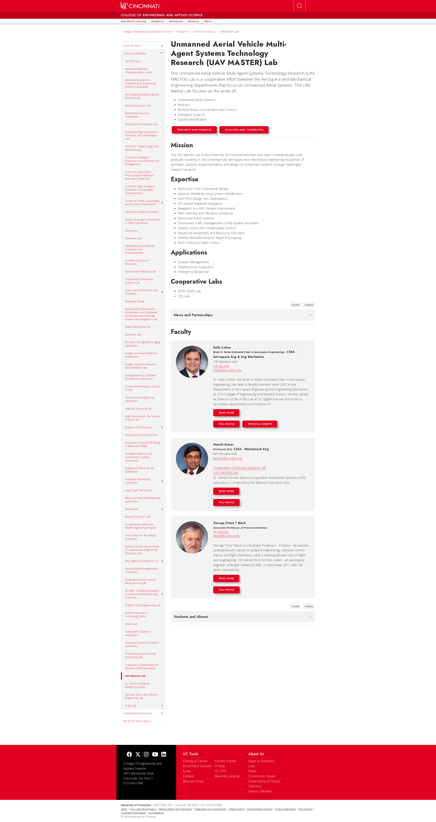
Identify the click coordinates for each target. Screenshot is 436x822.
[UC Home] (139, 6)
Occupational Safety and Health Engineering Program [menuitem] (141, 526)
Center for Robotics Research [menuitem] (142, 212)
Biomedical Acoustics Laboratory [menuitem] (137, 115)
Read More (226, 413)
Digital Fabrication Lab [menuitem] (138, 326)
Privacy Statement (285, 809)
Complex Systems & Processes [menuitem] (136, 262)
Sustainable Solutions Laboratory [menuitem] (137, 633)
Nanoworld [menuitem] (131, 509)
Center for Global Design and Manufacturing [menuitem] (141, 148)
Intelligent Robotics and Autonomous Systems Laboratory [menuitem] (138, 457)
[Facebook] (129, 755)
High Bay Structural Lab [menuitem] (138, 408)
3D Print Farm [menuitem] (133, 61)
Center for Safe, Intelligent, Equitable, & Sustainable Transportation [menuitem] (140, 190)
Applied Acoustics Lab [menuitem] (137, 105)
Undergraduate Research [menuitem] (137, 713)
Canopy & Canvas (195, 761)
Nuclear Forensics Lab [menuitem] (137, 516)
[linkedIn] (163, 755)
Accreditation (156, 812)
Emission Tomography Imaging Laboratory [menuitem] (142, 344)
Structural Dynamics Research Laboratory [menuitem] (142, 644)
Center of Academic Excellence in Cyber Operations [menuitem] (142, 221)
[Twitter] (138, 755)
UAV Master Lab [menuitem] (135, 675)
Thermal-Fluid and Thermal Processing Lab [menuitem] (140, 655)
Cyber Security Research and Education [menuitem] (141, 292)
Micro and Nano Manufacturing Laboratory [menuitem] (142, 499)
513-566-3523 (221, 366)
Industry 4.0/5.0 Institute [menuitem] (139, 427)
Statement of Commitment (210, 809)
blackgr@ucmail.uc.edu (226, 535)
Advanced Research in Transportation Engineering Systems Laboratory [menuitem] (140, 83)
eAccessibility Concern (259, 809)
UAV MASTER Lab (225, 473)
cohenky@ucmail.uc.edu (227, 370)
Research (182, 31)
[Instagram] (146, 755)
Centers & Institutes (204, 31)
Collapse (309, 304)
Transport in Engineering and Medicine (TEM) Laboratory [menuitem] (141, 666)
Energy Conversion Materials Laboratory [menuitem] (141, 355)
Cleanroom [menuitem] (131, 230)
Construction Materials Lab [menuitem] (140, 271)
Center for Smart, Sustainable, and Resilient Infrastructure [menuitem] (142, 202)
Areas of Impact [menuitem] (132, 45)
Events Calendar (260, 791)
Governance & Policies (264, 781)
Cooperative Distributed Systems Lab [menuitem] (139, 281)
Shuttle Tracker (226, 761)
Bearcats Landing (227, 776)
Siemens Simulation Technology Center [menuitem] (136, 614)
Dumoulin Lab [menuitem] (133, 334)
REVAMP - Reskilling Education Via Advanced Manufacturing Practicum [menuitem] (142, 594)
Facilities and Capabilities (244, 130)
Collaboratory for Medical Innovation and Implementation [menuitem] (139, 249)
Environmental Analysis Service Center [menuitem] (142, 388)
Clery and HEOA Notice (143, 809)
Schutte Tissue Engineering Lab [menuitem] (142, 605)
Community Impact (262, 776)
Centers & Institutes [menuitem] (134, 53)
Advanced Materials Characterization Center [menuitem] (138, 70)
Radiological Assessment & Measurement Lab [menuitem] (140, 581)
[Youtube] (155, 755)
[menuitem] (133, 21)
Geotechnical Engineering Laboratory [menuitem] (139, 399)
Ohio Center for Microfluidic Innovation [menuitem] (141, 537)
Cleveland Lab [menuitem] (133, 238)
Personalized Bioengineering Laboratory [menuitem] (141, 570)
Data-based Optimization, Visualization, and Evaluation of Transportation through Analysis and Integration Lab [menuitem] (141, 314)
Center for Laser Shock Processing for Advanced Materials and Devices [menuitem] (139, 175)
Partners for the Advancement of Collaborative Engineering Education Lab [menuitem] (142, 550)
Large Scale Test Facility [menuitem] (138, 490)
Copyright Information (133, 812)
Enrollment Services (197, 766)
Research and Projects (194, 130)
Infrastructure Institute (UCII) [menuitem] (141, 435)
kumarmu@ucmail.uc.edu (227, 458)
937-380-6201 (221, 531)
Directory (255, 786)
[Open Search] (300, 6)
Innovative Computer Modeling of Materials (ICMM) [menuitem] (142, 444)
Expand (295, 304)
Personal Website (260, 424)
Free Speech (305, 809)
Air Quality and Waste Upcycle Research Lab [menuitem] (142, 96)
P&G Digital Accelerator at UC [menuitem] (142, 561)
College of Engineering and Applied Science (147, 31)
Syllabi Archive (237, 809)
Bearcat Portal (193, 781)
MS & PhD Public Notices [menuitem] (137, 721)
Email (187, 771)
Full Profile (227, 424)
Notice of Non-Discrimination (175, 809)
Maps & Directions (261, 761)
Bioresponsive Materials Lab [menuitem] (141, 124)
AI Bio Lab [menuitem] (131, 705)
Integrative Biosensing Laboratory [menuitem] (137, 481)
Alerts (124, 809)
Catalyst (188, 776)
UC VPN (220, 771)
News (252, 771)
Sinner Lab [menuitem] (131, 624)
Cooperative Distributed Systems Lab (239, 468)
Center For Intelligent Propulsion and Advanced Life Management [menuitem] (142, 161)
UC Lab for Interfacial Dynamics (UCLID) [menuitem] (137, 685)
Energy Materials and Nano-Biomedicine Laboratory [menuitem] (141, 377)
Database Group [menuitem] (134, 301)
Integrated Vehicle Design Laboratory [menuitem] (139, 470)
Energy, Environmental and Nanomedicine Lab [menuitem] (140, 366)
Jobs (251, 766)
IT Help (220, 766)
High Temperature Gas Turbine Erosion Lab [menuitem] (142, 418)
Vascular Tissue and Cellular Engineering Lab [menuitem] (141, 696)
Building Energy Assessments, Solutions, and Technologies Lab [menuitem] (142, 135)
